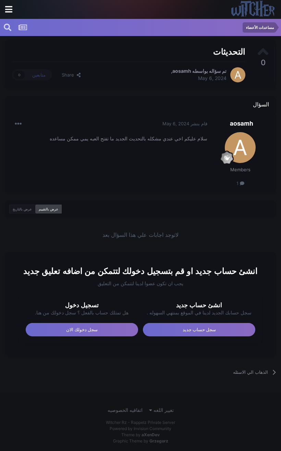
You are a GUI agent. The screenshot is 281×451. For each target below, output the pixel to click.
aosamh (181, 71)
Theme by (140, 434)
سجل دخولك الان (82, 329)
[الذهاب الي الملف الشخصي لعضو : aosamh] (237, 74)
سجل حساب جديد (199, 329)
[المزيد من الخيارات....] (18, 124)
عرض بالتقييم (48, 209)
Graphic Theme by (140, 440)
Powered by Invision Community (140, 428)
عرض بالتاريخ (22, 209)
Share (69, 75)
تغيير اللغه (163, 410)
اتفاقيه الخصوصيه (125, 410)
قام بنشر (184, 123)
